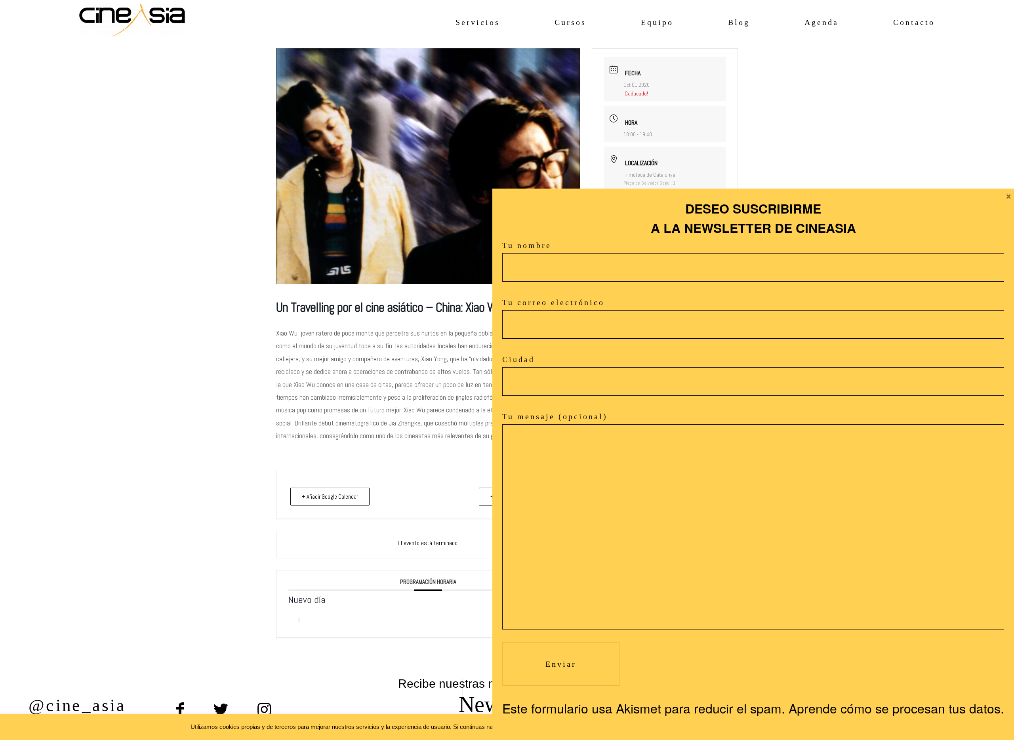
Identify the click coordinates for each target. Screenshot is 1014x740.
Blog (739, 22)
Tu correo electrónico (553, 302)
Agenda (821, 22)
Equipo (657, 22)
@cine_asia (77, 705)
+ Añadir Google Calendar (330, 496)
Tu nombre (526, 245)
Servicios (478, 22)
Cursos (570, 22)
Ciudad (518, 359)
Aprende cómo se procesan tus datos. (896, 708)
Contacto (914, 22)
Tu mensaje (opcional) (555, 416)
